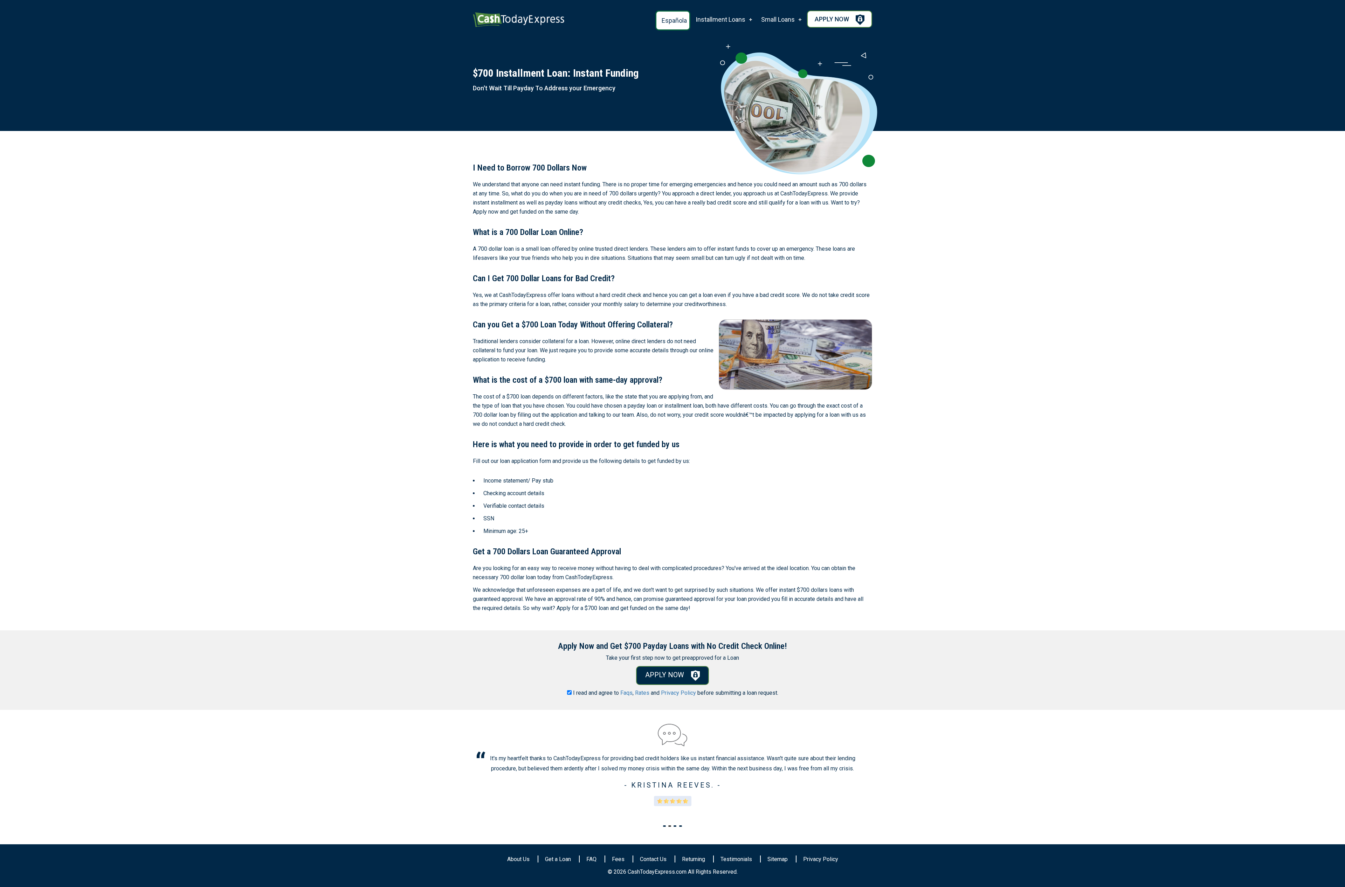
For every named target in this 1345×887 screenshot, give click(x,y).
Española (674, 20)
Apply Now (832, 19)
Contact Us (653, 859)
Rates (642, 692)
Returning (693, 859)
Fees (618, 859)
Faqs (626, 692)
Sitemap (777, 859)
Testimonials (736, 859)
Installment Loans (720, 19)
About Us (518, 859)
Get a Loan (558, 859)
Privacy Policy (678, 692)
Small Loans (778, 19)
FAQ (591, 859)
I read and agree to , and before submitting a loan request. (675, 692)
